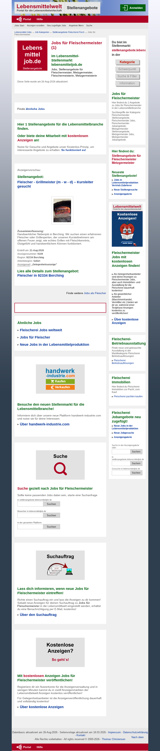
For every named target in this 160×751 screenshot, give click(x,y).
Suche (89, 25)
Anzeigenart (23, 264)
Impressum (114, 732)
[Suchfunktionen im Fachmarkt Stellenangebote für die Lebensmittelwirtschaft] (60, 462)
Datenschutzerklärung (135, 732)
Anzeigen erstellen (35, 25)
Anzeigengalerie (123, 194)
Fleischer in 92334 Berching (40, 275)
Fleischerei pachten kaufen (128, 396)
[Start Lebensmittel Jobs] (57, 8)
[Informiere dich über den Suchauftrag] (60, 562)
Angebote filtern (76, 25)
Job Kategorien (42, 32)
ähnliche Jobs (35, 108)
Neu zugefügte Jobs (56, 25)
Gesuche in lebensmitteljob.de (126, 469)
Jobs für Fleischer (35, 337)
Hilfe (40, 19)
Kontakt (80, 735)
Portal (27, 19)
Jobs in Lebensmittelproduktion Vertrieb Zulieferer (125, 183)
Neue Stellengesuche (126, 189)
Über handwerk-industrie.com (44, 424)
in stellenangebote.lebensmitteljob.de (128, 458)
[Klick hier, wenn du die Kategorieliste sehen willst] (127, 72)
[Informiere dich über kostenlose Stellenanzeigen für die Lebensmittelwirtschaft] (60, 649)
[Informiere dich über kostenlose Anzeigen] (127, 225)
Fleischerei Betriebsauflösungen (123, 362)
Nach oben (138, 737)
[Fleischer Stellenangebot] (62, 210)
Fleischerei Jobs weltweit (41, 330)
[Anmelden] (133, 7)
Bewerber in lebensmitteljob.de (31, 511)
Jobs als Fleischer (95, 293)
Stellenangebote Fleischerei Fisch (68, 32)
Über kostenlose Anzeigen (125, 321)
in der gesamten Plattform (29, 522)
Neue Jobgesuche (124, 432)
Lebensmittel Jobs (23, 32)
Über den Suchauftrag (38, 615)
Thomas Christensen (113, 739)
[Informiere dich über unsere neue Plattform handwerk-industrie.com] (60, 376)
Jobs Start (19, 25)
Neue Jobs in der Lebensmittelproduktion (125, 427)
